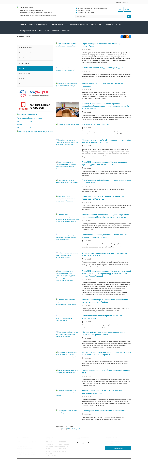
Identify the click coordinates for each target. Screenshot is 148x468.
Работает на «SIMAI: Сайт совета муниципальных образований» (110, 462)
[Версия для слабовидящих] (120, 9)
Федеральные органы (121, 2)
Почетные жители (24, 73)
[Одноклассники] (127, 36)
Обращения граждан (28, 31)
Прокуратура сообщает (26, 53)
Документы (108, 24)
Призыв (21, 79)
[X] (124, 36)
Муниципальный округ (38, 24)
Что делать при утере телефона (95, 124)
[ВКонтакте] (122, 36)
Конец (81, 429)
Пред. (64, 429)
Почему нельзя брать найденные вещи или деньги (103, 68)
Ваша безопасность (25, 58)
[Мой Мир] (130, 36)
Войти (127, 9)
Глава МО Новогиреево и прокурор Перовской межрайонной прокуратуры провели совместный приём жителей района (105, 106)
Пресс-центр (44, 31)
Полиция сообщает (25, 47)
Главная (23, 24)
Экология (22, 84)
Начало (58, 429)
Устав (118, 24)
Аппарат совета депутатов (77, 24)
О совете (49, 444)
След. (76, 429)
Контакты (65, 31)
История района (24, 63)
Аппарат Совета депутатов (52, 452)
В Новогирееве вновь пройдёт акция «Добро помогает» (105, 411)
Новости (55, 31)
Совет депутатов (57, 24)
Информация (96, 24)
